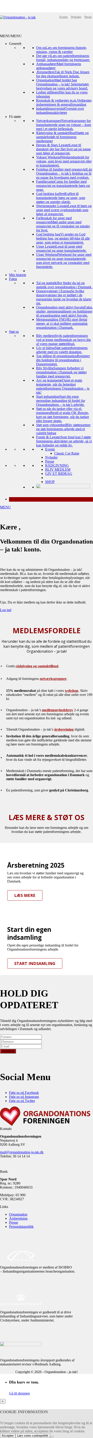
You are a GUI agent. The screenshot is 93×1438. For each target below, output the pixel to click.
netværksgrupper (53, 679)
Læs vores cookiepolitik (32, 1435)
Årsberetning (18, 1218)
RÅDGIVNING (57, 465)
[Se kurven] (51, 499)
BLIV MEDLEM (57, 469)
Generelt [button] (15, 44)
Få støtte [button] (15, 117)
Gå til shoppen (19, 1393)
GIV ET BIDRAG (58, 474)
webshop (71, 691)
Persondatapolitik (21, 1226)
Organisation (18, 1214)
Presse (88, 16)
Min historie (17, 275)
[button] (11, 36)
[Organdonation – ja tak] (18, 17)
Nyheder (76, 16)
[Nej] (52, 1436)
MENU (5, 507)
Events (63, 16)
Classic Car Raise (66, 453)
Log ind (5, 610)
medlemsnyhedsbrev (57, 710)
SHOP (50, 482)
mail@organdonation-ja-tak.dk (22, 1152)
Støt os (14, 332)
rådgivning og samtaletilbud (37, 666)
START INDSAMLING (34, 963)
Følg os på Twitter (22, 1101)
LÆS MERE (24, 895)
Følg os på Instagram (24, 1097)
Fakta (13, 279)
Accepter (8, 1435)
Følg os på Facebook (24, 1093)
